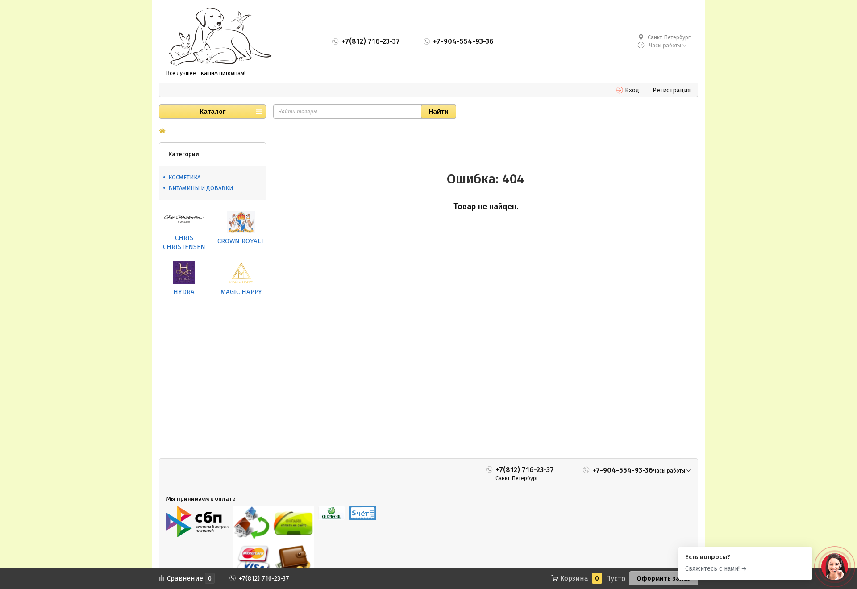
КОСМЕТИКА (184, 177)
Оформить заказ (664, 578)
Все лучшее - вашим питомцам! (205, 73)
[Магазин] (162, 131)
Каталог (212, 112)
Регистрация (672, 90)
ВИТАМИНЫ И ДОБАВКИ (200, 188)
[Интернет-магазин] (220, 37)
